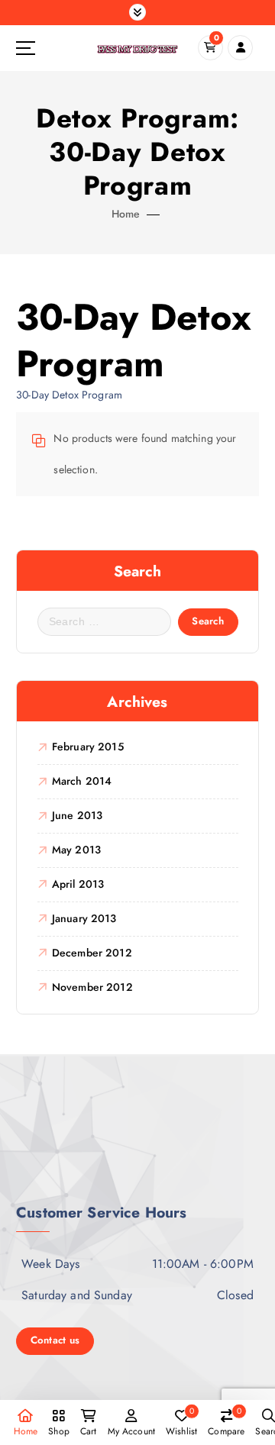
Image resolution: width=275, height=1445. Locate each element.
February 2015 (88, 746)
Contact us (55, 1340)
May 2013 (76, 849)
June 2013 (77, 815)
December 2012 (92, 952)
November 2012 (92, 987)
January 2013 (84, 918)
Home (126, 213)
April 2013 (78, 884)
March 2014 (82, 781)
